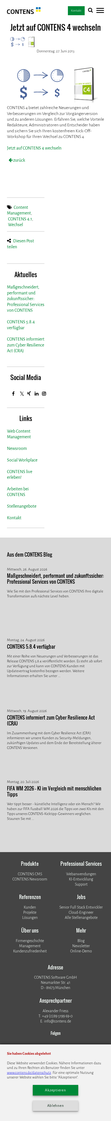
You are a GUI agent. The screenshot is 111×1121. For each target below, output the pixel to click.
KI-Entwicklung (81, 879)
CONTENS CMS (30, 874)
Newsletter (81, 946)
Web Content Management (19, 434)
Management (30, 946)
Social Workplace (22, 460)
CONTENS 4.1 (20, 219)
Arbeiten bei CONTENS (18, 491)
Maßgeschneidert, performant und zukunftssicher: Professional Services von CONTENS (25, 298)
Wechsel (15, 224)
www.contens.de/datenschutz (29, 1072)
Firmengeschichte (30, 940)
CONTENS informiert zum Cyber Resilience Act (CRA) (25, 344)
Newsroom (17, 448)
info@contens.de (57, 1021)
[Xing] (29, 394)
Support (81, 884)
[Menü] (100, 11)
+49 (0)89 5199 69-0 (57, 1016)
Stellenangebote (21, 506)
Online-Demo (81, 951)
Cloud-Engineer (81, 912)
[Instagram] (44, 394)
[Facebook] (13, 394)
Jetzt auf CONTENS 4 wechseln (34, 148)
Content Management (19, 210)
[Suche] (90, 11)
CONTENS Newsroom (29, 879)
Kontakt (14, 518)
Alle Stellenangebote (81, 917)
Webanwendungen (81, 874)
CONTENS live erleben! (19, 474)
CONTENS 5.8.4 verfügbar (21, 324)
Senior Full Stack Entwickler (81, 907)
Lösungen (30, 917)
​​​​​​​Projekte (29, 912)
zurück (18, 160)
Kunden (30, 907)
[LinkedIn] (36, 394)
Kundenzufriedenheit (30, 951)
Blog (81, 940)
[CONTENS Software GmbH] (24, 12)
